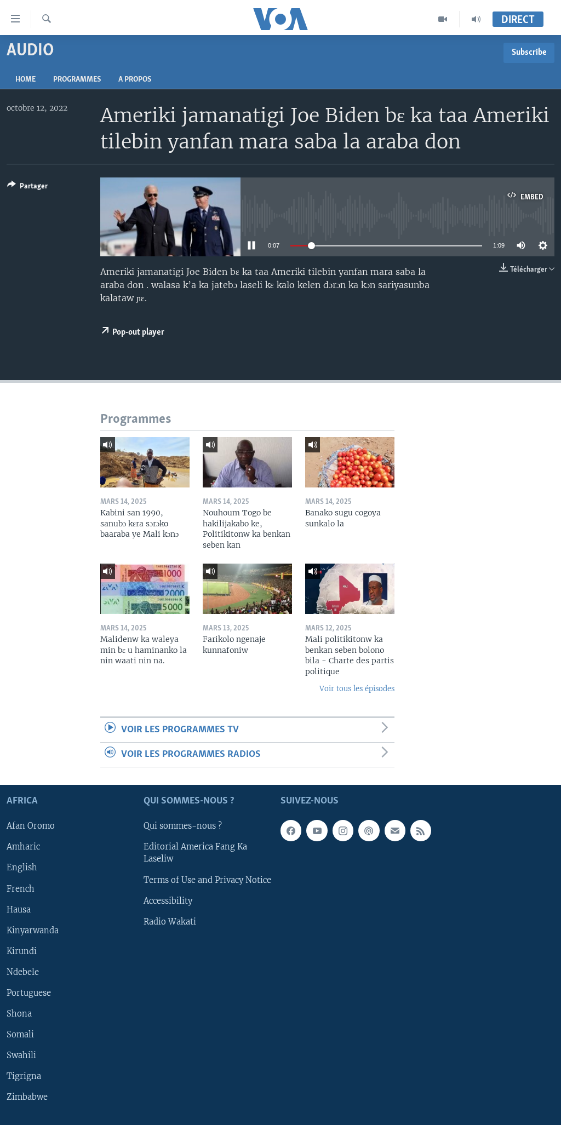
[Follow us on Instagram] (343, 830)
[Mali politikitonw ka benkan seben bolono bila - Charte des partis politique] (349, 589)
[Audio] (476, 19)
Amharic (23, 847)
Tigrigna (24, 1076)
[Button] (27, 187)
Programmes (77, 80)
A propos (134, 80)
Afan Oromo (31, 826)
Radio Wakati (170, 922)
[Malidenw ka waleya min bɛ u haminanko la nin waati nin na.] (145, 589)
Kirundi (22, 951)
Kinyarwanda (33, 930)
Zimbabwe (27, 1097)
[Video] (443, 19)
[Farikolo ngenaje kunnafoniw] (247, 589)
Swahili (21, 1055)
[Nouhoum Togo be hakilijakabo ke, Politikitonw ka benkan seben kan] (247, 462)
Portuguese (29, 993)
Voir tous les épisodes (356, 688)
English (22, 868)
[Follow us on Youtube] (316, 830)
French (21, 889)
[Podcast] (368, 830)
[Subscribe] (395, 830)
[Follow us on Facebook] (290, 830)
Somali (20, 1035)
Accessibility (168, 901)
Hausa (19, 910)
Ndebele (23, 972)
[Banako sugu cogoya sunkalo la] (349, 462)
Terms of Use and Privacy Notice (207, 880)
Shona (19, 1014)
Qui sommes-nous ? (183, 826)
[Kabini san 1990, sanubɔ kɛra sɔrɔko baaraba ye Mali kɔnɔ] (145, 462)
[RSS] (420, 830)
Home (25, 80)
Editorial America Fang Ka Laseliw (195, 853)
